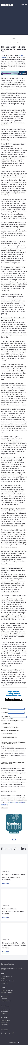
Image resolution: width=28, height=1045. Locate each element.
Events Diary (4, 996)
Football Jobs (6, 723)
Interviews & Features (6, 992)
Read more (5, 883)
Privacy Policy (4, 983)
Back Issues (4, 1013)
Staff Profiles (4, 978)
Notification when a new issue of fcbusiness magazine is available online (13, 743)
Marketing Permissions (7, 746)
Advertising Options (6, 1009)
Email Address (5, 716)
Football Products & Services (10, 727)
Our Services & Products (7, 981)
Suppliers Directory (6, 1000)
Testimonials (4, 1011)
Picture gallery (4, 1022)
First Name (4, 708)
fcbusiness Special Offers (9, 737)
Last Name (4, 712)
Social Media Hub (5, 1020)
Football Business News (7, 990)
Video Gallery (4, 1024)
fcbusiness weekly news (9, 733)
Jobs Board (4, 998)
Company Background (6, 976)
